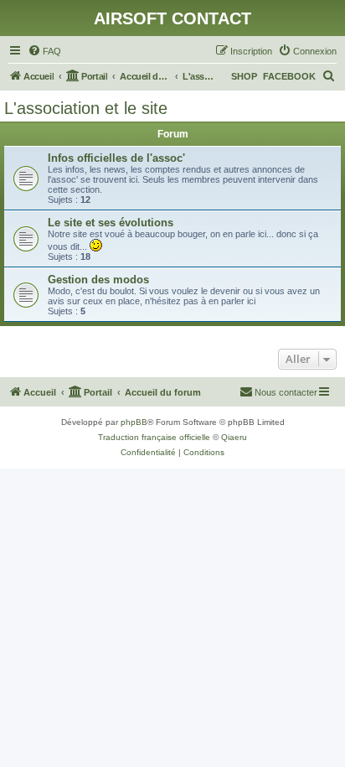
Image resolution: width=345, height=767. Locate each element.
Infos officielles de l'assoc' (116, 158)
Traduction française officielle (154, 437)
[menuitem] (44, 51)
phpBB (134, 422)
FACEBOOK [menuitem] (289, 76)
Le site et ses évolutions (110, 222)
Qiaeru (234, 437)
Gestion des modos (98, 279)
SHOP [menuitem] (244, 76)
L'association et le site (85, 108)
